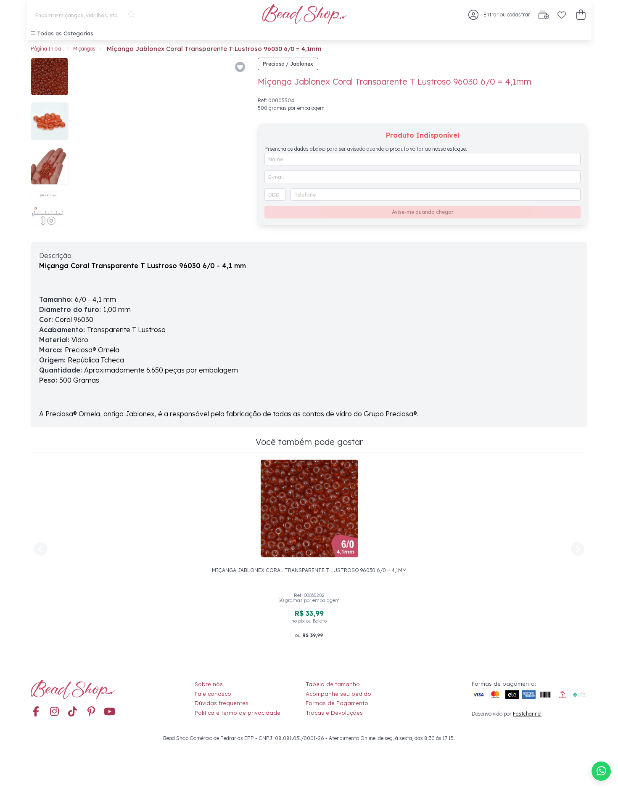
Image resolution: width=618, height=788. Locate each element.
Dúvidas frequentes (221, 703)
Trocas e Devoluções (334, 712)
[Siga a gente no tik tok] (73, 712)
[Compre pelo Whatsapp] (601, 771)
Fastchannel (527, 714)
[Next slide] (236, 145)
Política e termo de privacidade (237, 712)
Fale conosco (213, 693)
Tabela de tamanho (333, 684)
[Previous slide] (86, 145)
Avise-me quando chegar (423, 212)
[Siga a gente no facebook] (36, 712)
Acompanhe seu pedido (338, 693)
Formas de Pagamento (337, 703)
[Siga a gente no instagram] (54, 712)
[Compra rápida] (544, 15)
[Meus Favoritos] (561, 15)
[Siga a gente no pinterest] (91, 712)
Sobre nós (209, 684)
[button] (580, 15)
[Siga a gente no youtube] (110, 712)
